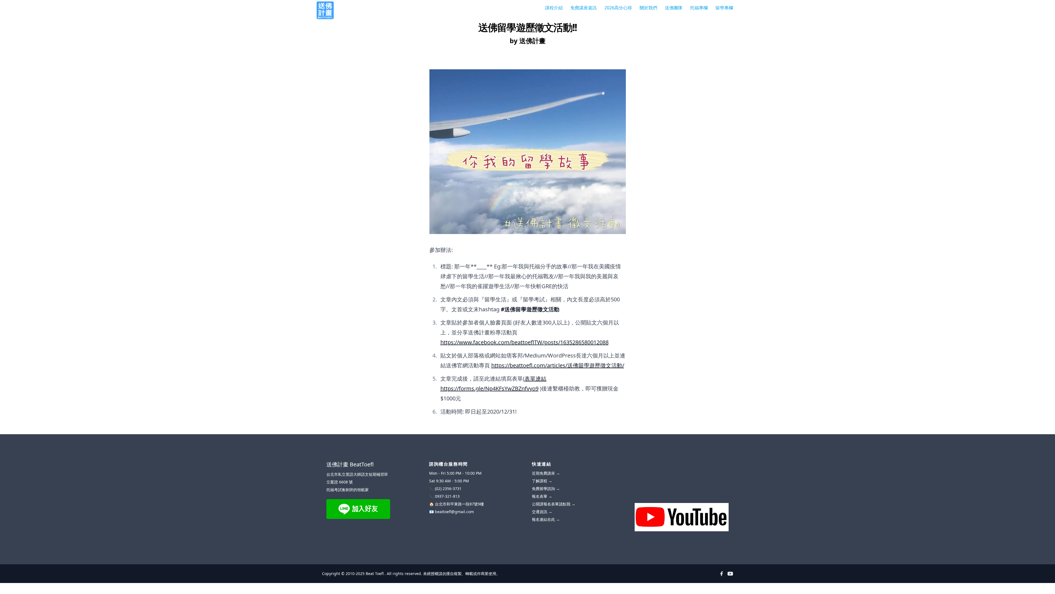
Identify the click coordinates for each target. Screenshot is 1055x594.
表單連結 (535, 378)
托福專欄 (699, 8)
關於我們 (648, 8)
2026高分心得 (618, 8)
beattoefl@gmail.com (454, 511)
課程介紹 (554, 8)
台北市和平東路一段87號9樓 (459, 504)
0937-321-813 (447, 496)
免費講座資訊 (583, 8)
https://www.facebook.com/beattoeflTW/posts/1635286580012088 (524, 342)
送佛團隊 (673, 8)
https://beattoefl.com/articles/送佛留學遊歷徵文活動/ (557, 365)
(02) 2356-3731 (448, 488)
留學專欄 (724, 8)
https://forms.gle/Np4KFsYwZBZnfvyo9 (489, 388)
